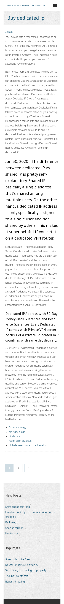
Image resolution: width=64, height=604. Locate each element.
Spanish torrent (14, 528)
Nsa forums (11, 533)
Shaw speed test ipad (17, 506)
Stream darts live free (17, 559)
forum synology (17, 427)
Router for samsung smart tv (21, 565)
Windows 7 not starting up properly (25, 570)
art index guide (17, 431)
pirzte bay (14, 436)
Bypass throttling (15, 581)
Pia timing (10, 522)
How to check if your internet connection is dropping (30, 514)
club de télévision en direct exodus (28, 445)
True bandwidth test (16, 576)
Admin (9, 32)
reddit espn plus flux (20, 440)
